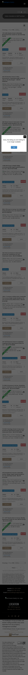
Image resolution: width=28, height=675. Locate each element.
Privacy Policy (13, 630)
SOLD (25, 12)
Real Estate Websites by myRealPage (14, 632)
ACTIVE (19, 12)
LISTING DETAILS (6, 63)
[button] (9, 616)
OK (14, 147)
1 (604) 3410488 (6, 70)
